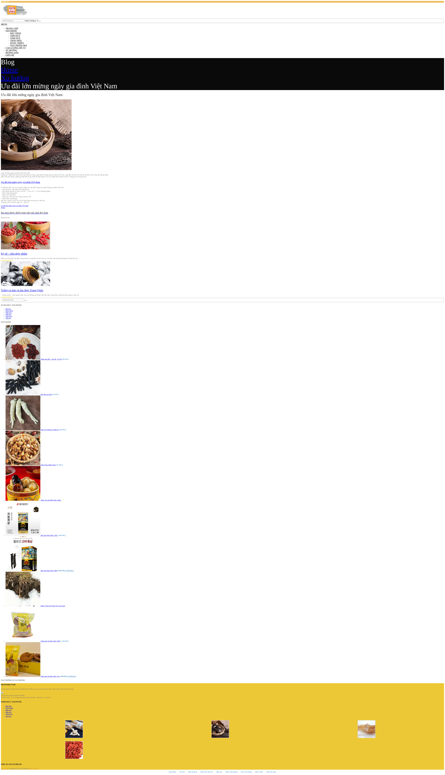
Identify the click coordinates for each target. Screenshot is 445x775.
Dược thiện (17, 43)
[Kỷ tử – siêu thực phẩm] (222, 236)
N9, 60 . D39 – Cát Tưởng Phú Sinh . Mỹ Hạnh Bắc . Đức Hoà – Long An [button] (26, 697)
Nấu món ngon (271, 772)
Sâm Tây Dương (246, 772)
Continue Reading (7, 260)
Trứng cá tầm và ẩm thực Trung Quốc (22, 290)
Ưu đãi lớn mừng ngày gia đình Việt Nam (20, 182)
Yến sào (8, 318)
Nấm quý (15, 38)
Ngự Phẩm (4, 769)
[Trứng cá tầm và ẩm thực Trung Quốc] (222, 273)
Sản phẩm (11, 31)
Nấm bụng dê (192, 772)
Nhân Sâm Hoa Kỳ (206, 772)
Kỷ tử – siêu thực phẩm (14, 253)
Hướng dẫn (12, 53)
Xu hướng (11, 50)
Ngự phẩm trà (18, 45)
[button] (222, 695)
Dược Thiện (259, 772)
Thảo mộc (16, 40)
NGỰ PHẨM (34, 769)
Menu (4, 24)
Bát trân (15, 33)
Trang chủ (12, 28)
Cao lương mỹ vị (15, 48)
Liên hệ (10, 55)
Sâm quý (15, 36)
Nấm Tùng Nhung (231, 772)
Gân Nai (182, 772)
